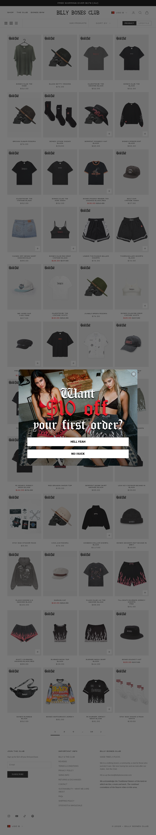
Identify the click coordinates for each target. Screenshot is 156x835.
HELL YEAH (78, 441)
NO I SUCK (78, 453)
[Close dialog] (133, 374)
